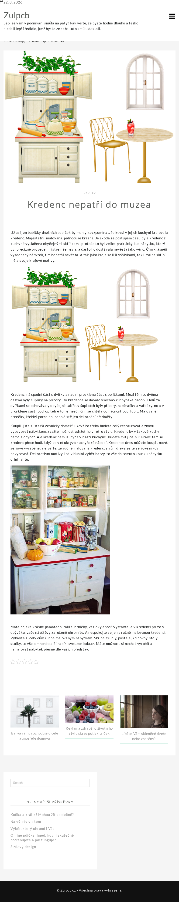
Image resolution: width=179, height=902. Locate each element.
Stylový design (23, 847)
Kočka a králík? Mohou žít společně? (42, 814)
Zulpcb (16, 15)
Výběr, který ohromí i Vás (32, 828)
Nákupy (89, 193)
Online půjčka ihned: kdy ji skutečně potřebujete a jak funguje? (42, 837)
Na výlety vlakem (25, 821)
